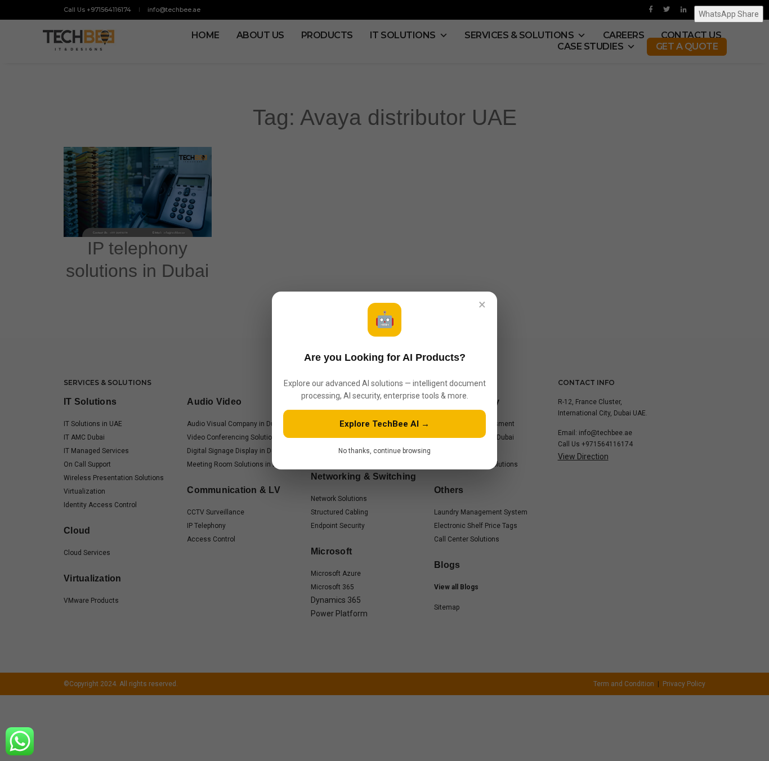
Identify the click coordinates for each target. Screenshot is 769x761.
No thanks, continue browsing (384, 451)
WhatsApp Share (729, 14)
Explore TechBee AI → (384, 424)
